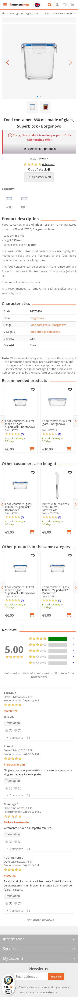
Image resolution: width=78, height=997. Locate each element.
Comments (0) (20, 737)
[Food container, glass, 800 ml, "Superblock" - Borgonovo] (20, 485)
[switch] (8, 991)
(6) (22, 434)
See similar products (41, 148)
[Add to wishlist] (33, 390)
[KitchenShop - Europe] (19, 4)
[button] (7, 62)
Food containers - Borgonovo (48, 325)
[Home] (3, 14)
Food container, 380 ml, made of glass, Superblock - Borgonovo (20, 424)
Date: (7, 697)
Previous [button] (2, 421)
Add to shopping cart (31, 448)
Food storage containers (45, 331)
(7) (59, 434)
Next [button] (75, 421)
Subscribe (56, 976)
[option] (20, 419)
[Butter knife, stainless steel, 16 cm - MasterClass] (57, 485)
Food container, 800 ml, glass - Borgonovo (57, 422)
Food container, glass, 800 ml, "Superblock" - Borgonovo (18, 507)
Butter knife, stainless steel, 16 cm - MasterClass (55, 507)
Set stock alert (41, 177)
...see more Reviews (39, 920)
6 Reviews (48, 164)
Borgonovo (37, 318)
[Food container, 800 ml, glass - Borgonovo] (57, 402)
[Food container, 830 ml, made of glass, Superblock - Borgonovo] (39, 61)
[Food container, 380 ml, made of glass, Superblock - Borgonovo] (20, 402)
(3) (59, 517)
